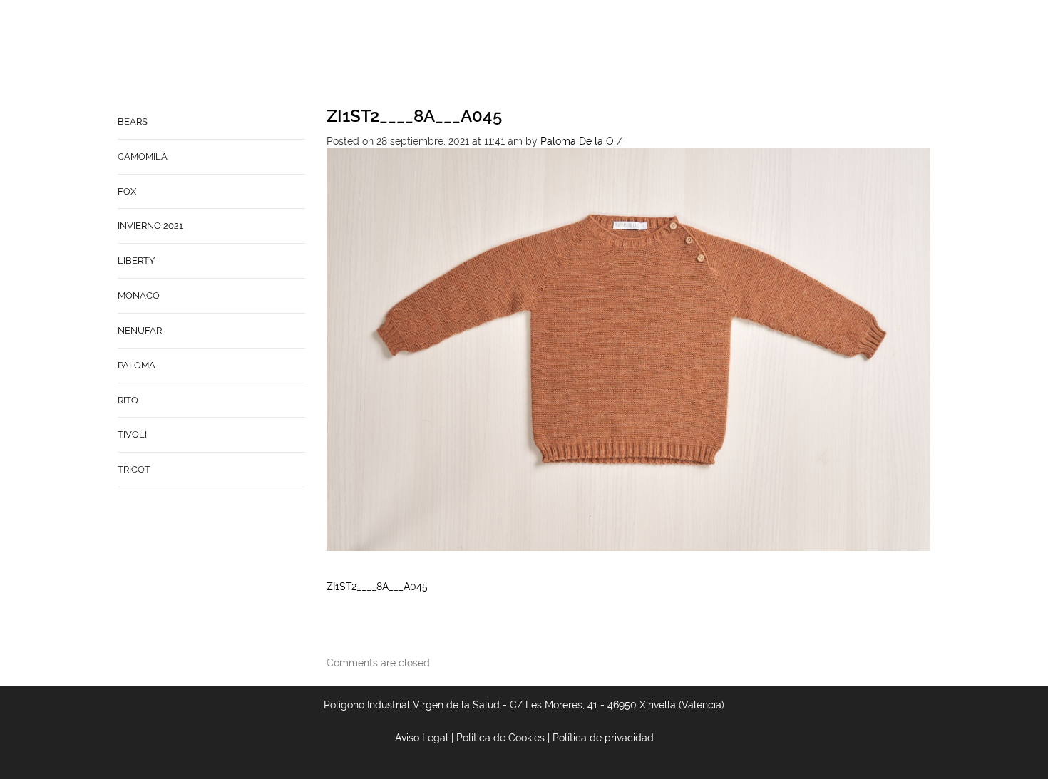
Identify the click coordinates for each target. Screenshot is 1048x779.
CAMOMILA (143, 156)
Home (489, 54)
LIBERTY (136, 260)
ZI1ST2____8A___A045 (414, 115)
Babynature (685, 54)
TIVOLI (132, 434)
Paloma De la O (577, 141)
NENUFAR (140, 330)
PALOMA (136, 365)
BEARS (133, 121)
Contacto (608, 54)
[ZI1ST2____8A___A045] (629, 348)
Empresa (542, 54)
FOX (127, 191)
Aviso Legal (421, 737)
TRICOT (134, 469)
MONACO (139, 295)
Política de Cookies (500, 737)
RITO (128, 400)
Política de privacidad (603, 737)
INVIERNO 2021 (150, 225)
